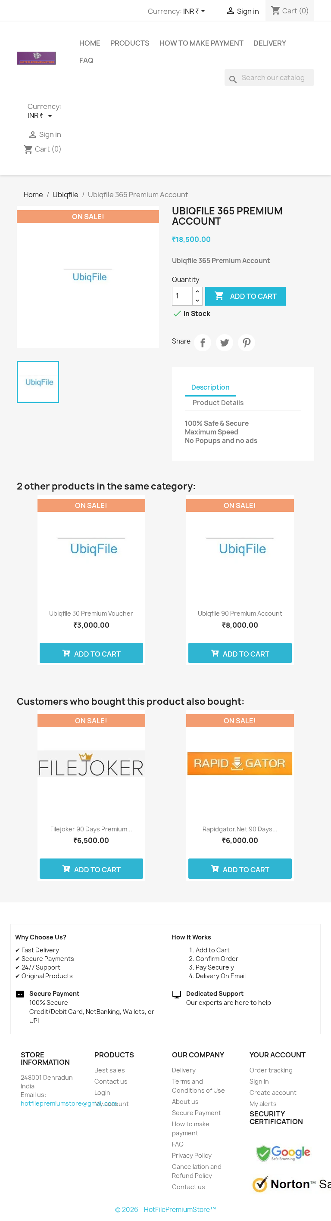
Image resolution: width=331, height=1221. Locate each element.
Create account (273, 1092)
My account (111, 1104)
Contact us (111, 1081)
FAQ (86, 60)
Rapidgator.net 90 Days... (240, 829)
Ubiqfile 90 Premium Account (240, 613)
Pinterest (246, 342)
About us (185, 1101)
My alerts (263, 1104)
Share (202, 342)
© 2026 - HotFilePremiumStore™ (165, 1209)
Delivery (269, 43)
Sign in (259, 1081)
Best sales (109, 1070)
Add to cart (245, 296)
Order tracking (271, 1070)
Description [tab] (210, 387)
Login (102, 1092)
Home (89, 43)
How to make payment (201, 43)
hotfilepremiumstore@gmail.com (69, 1103)
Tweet (224, 342)
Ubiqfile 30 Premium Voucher (91, 613)
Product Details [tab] (218, 402)
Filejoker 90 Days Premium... (91, 829)
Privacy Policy (192, 1155)
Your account (278, 1055)
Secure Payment (196, 1113)
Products (130, 43)
